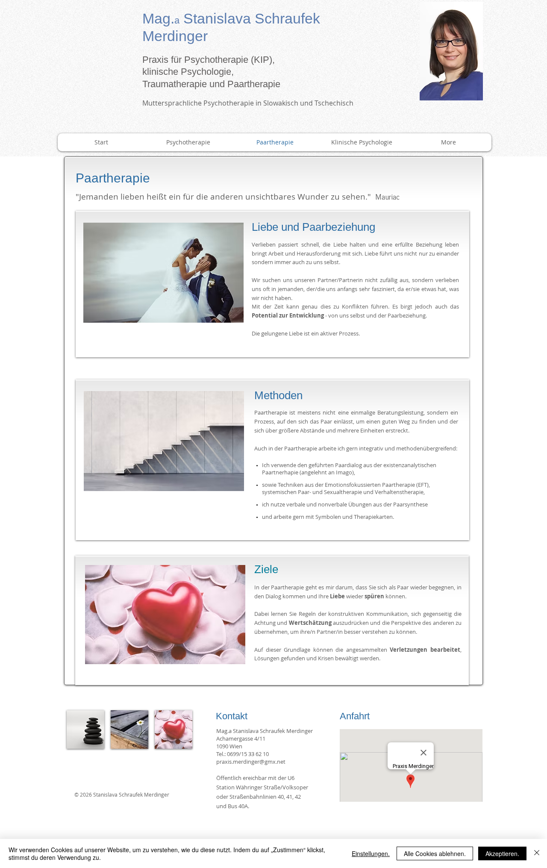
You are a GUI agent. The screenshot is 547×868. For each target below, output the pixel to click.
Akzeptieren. (502, 853)
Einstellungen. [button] (371, 853)
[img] (85, 729)
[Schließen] (537, 853)
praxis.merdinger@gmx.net (250, 761)
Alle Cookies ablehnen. (435, 853)
